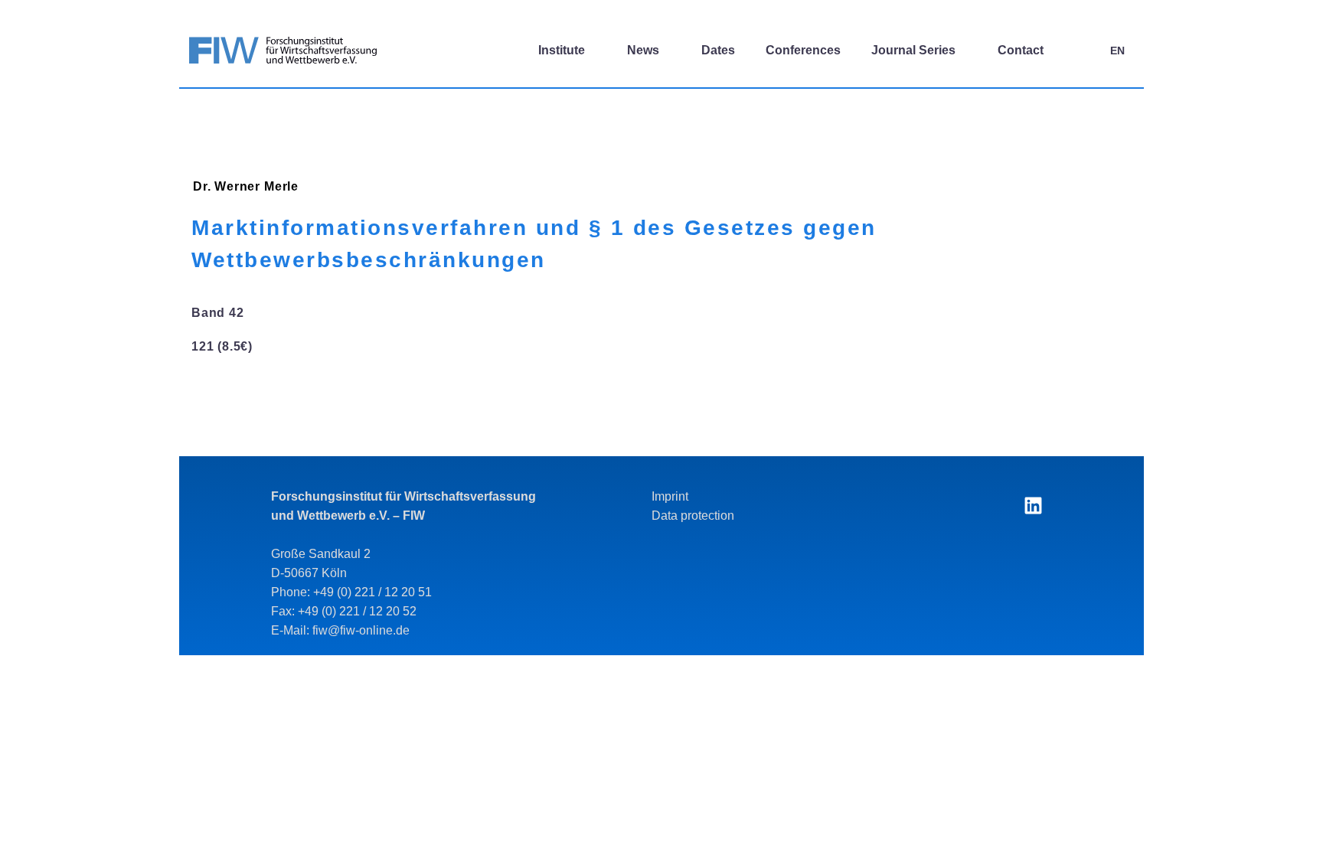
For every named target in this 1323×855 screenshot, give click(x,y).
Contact (1021, 50)
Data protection (693, 515)
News (643, 50)
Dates (718, 50)
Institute (561, 50)
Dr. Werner (226, 186)
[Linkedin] (1033, 506)
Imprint (670, 496)
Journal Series (913, 50)
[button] (1079, 50)
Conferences (803, 50)
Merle (281, 186)
